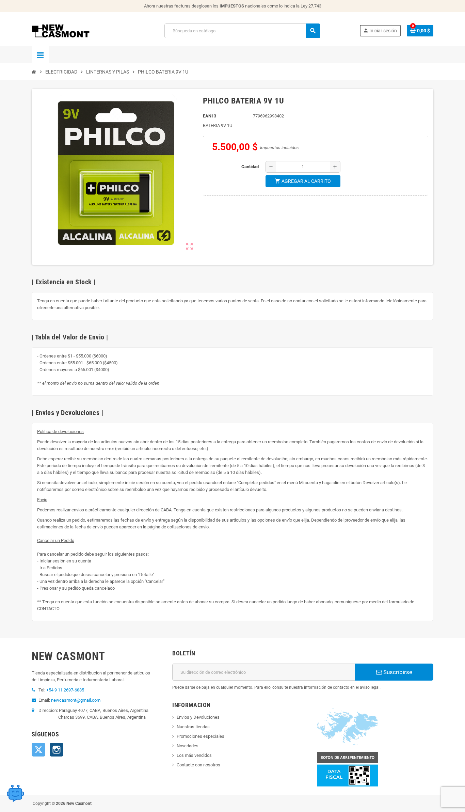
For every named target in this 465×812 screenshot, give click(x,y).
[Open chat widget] (15, 793)
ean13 (209, 115)
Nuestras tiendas (193, 726)
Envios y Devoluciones (198, 717)
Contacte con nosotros (198, 764)
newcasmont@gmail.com (75, 700)
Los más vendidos (194, 755)
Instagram (56, 750)
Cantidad (250, 166)
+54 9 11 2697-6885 (65, 689)
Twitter (38, 750)
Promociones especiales (200, 736)
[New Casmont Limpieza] (78, 30)
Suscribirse (397, 672)
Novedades (187, 745)
